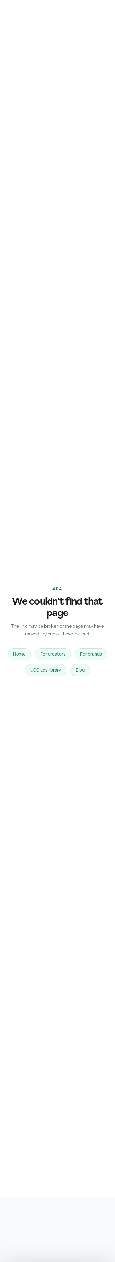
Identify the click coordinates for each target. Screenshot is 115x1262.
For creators (52, 654)
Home (19, 654)
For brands (91, 654)
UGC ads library (45, 670)
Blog (80, 670)
